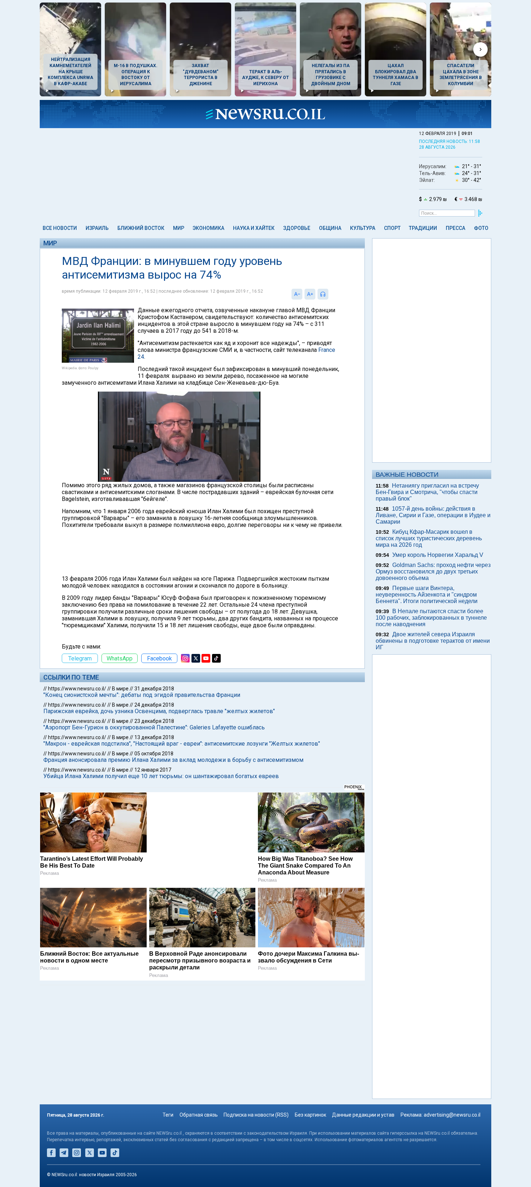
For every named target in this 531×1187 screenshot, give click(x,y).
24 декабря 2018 (154, 705)
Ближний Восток (140, 228)
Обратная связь (199, 1115)
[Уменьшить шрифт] (297, 294)
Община (330, 228)
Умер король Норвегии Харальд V (437, 555)
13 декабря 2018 (154, 737)
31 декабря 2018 (154, 688)
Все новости (60, 228)
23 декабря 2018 (154, 721)
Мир (178, 228)
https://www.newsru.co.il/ (77, 688)
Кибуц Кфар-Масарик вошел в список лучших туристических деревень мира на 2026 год (429, 538)
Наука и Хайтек (254, 228)
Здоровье (296, 228)
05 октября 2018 (153, 753)
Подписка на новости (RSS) (256, 1115)
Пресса (455, 228)
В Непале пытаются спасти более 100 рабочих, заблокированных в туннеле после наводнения (431, 617)
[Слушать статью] (330, 294)
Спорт (392, 228)
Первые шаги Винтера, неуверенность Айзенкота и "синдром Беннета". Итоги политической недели (427, 594)
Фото (481, 228)
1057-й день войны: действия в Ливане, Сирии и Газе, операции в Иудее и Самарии (433, 515)
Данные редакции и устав (363, 1115)
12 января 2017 (152, 770)
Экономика (208, 228)
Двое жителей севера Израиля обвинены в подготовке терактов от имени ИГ (433, 640)
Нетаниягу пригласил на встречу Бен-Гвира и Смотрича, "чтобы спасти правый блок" (427, 492)
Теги (168, 1115)
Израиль (97, 228)
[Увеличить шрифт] (310, 294)
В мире (120, 688)
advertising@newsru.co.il (452, 1115)
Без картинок (310, 1115)
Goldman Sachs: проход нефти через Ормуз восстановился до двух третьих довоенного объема (433, 571)
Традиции (423, 228)
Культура (362, 228)
